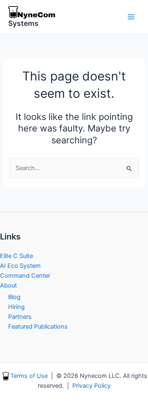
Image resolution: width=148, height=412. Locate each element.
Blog (14, 297)
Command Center (25, 275)
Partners (20, 316)
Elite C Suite (16, 256)
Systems (23, 23)
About (8, 285)
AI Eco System (20, 265)
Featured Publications (38, 326)
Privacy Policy (91, 385)
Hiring (16, 307)
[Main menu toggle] (131, 16)
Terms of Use (29, 376)
